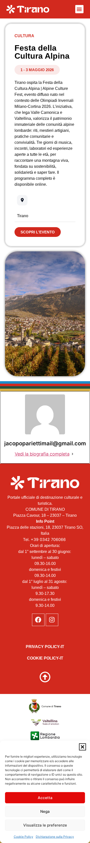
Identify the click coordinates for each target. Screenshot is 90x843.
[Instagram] (52, 620)
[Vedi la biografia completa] (73, 454)
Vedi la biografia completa (42, 454)
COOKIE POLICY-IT (45, 658)
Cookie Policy (23, 837)
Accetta (45, 797)
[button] (82, 746)
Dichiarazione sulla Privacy (55, 837)
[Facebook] (38, 620)
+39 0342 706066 (49, 539)
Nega (45, 811)
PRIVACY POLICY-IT (45, 647)
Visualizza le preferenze (45, 825)
